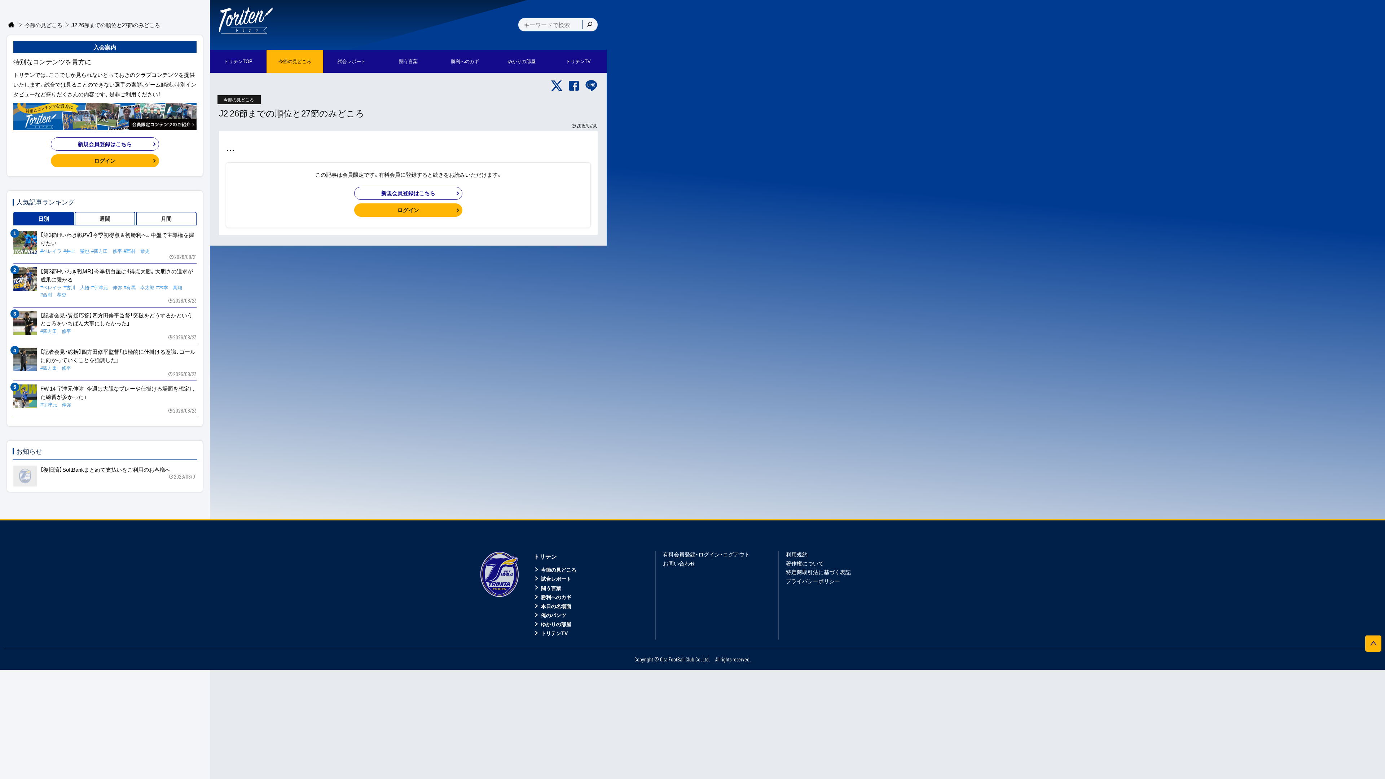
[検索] (589, 24)
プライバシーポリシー (813, 581)
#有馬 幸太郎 (139, 287)
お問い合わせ (679, 563)
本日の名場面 (556, 605)
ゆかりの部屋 (556, 624)
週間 (105, 219)
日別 (43, 219)
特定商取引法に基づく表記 (818, 572)
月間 (166, 219)
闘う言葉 (408, 61)
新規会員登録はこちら (408, 193)
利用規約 (797, 554)
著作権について (805, 563)
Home (11, 25)
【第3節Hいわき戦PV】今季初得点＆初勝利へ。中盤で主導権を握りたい (117, 239)
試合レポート (556, 578)
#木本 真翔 (169, 287)
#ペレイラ (51, 250)
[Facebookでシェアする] (574, 85)
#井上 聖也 (76, 250)
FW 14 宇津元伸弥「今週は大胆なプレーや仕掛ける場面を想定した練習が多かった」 (117, 392)
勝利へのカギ (556, 596)
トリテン (545, 556)
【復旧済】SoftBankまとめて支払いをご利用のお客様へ (105, 470)
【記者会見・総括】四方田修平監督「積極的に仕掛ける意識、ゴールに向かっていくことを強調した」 (117, 356)
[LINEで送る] (591, 85)
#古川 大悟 (76, 287)
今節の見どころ (43, 25)
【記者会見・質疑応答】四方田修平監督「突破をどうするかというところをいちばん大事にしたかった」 (116, 319)
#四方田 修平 (106, 250)
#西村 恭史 (137, 250)
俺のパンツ (553, 615)
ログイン (408, 210)
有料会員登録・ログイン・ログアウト (706, 554)
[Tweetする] (557, 85)
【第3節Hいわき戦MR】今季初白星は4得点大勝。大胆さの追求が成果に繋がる (116, 275)
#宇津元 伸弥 (106, 287)
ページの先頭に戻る (1373, 643)
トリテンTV (554, 633)
